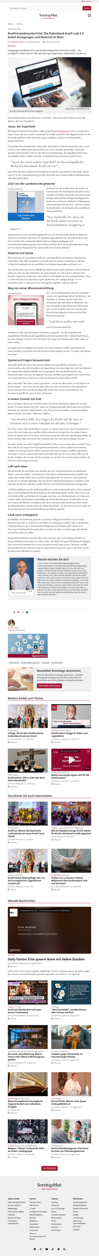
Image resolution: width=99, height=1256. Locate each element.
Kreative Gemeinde (80, 1208)
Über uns (33, 1233)
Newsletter (34, 1224)
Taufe (53, 1221)
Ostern (53, 1211)
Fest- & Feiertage (57, 1208)
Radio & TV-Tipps (14, 1218)
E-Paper (33, 1208)
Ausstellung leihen (80, 1202)
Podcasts (11, 1215)
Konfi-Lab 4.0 (64, 131)
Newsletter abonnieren (49, 685)
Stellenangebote (36, 1215)
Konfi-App (45, 662)
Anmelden (87, 1)
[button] (12, 45)
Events (75, 1211)
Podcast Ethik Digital (16, 1211)
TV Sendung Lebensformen (13, 1222)
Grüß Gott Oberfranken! (17, 1202)
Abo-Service (34, 1205)
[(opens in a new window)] (35, 1249)
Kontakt (33, 1218)
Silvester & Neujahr (58, 1215)
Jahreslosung (78, 1218)
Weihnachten (56, 1218)
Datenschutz (34, 1227)
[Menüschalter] (89, 15)
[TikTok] (53, 1249)
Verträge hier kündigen (38, 1211)
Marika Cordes (17, 41)
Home (10, 24)
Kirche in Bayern (14, 1205)
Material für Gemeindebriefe (79, 1222)
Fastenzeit (55, 1205)
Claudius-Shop (35, 1202)
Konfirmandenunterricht (30, 662)
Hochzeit (54, 1227)
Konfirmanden (56, 662)
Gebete (76, 1215)
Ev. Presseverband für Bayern (38, 1237)
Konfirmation (14, 662)
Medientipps (12, 1208)
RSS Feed (76, 1226)
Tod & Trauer (56, 1230)
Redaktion (34, 1221)
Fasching (54, 1202)
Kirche (19, 24)
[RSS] (64, 1249)
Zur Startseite (49, 1168)
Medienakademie (80, 1205)
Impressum (34, 1230)
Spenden (76, 1229)
